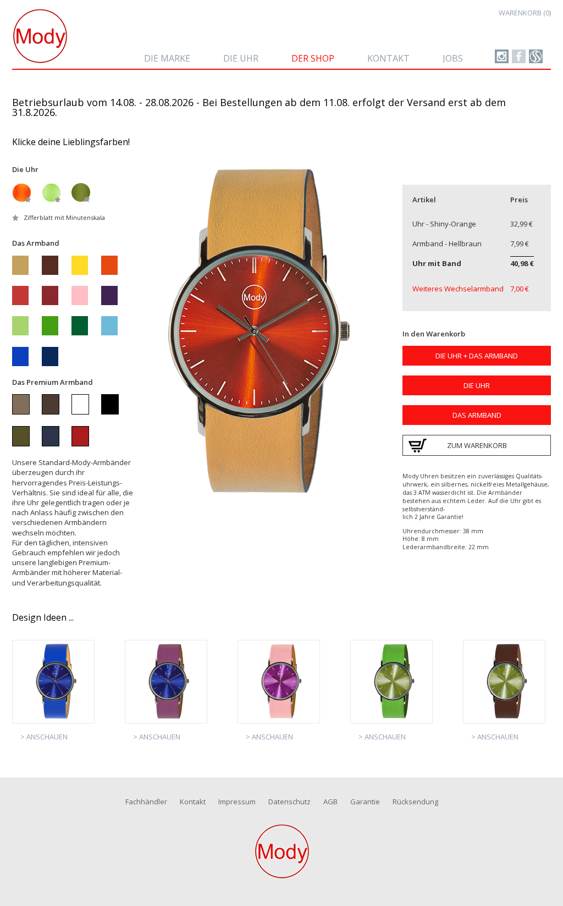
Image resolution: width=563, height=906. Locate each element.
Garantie (365, 801)
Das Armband (476, 415)
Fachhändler (146, 801)
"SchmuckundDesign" (519, 56)
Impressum (237, 801)
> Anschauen (44, 737)
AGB (330, 801)
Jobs (453, 58)
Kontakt (388, 58)
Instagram (502, 56)
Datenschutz (289, 801)
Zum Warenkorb (477, 445)
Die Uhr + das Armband (476, 356)
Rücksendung (415, 801)
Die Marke (167, 58)
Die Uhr (240, 58)
